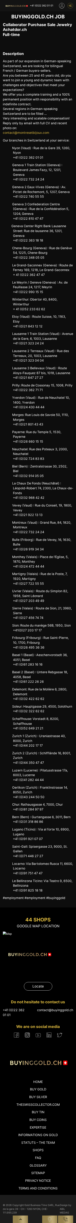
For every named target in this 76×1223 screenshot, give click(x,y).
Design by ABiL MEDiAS (65, 1209)
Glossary (38, 1165)
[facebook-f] (16, 1035)
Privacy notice (38, 1181)
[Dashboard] (62, 5)
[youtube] (38, 1035)
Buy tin (38, 1112)
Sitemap (38, 1173)
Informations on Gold (38, 1135)
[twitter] (59, 1035)
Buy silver (38, 1097)
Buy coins (38, 1120)
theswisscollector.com (38, 1105)
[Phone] (65, 1219)
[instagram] (27, 1035)
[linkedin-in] (48, 1035)
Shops (38, 1150)
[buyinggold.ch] (16, 5)
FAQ (38, 1158)
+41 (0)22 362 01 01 (41, 5)
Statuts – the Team (38, 1143)
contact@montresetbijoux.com (26, 133)
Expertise (38, 1127)
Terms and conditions (38, 1188)
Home (38, 1082)
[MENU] (70, 5)
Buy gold (38, 1089)
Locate (38, 986)
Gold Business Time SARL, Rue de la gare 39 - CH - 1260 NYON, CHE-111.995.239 (31, 1209)
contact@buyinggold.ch (55, 1010)
